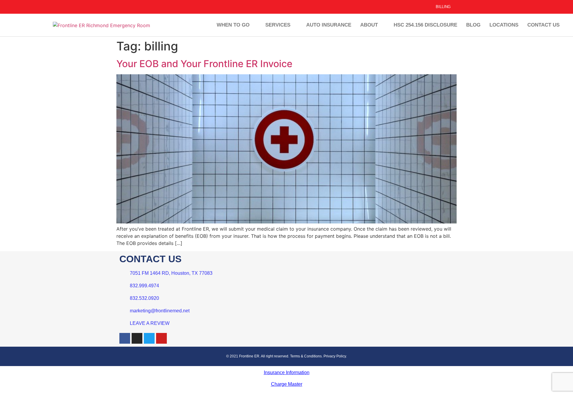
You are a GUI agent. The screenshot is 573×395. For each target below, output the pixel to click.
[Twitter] (149, 338)
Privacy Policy (335, 356)
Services (277, 25)
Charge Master (286, 384)
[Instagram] (137, 338)
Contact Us (543, 25)
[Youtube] (161, 338)
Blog (473, 25)
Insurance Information (286, 372)
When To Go (233, 25)
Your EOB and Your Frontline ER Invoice (204, 64)
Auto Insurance (328, 25)
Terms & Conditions (306, 356)
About (369, 25)
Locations (503, 25)
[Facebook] (124, 338)
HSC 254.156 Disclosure (425, 25)
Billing (443, 6)
